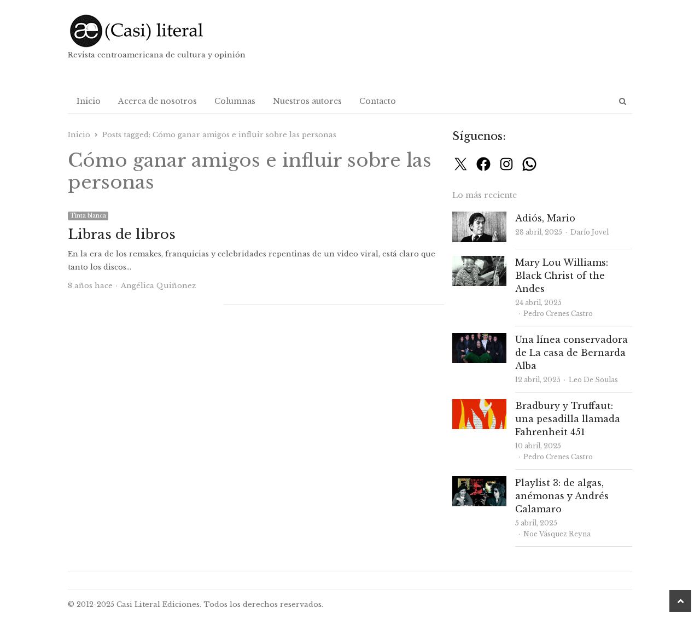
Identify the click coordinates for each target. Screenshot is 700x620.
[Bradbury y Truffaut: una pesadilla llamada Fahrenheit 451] (479, 405)
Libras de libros (122, 234)
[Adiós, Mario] (479, 218)
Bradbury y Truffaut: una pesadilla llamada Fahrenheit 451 (567, 418)
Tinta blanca (88, 215)
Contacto (377, 101)
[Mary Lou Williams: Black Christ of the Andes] (479, 262)
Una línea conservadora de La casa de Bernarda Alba (571, 352)
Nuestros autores (307, 101)
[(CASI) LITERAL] (158, 31)
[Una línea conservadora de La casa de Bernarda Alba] (479, 339)
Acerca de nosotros (157, 101)
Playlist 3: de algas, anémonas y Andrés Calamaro (562, 495)
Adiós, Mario (545, 218)
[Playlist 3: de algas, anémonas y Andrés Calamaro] (479, 482)
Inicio (89, 101)
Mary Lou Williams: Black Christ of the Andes (561, 275)
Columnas (234, 101)
